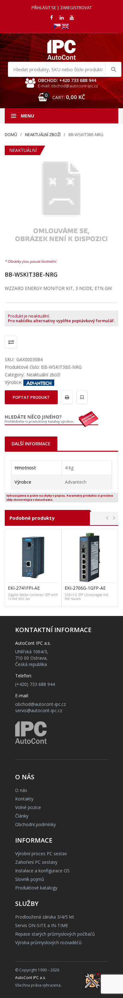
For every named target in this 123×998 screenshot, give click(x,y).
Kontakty (24, 799)
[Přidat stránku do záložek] (81, 397)
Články (21, 816)
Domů (11, 134)
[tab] (31, 443)
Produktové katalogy (36, 888)
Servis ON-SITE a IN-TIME (41, 925)
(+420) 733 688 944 (35, 684)
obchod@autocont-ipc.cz (40, 704)
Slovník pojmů (29, 879)
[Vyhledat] (113, 69)
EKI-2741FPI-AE (24, 588)
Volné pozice (28, 807)
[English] (66, 26)
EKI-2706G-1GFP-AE (85, 588)
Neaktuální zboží (43, 134)
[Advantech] (38, 382)
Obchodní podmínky (35, 824)
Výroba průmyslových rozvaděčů (48, 942)
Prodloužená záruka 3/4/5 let (44, 917)
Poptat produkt (31, 397)
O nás (21, 790)
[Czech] (57, 26)
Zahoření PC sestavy (36, 862)
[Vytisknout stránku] (66, 397)
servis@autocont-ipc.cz (38, 710)
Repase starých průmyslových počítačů (55, 934)
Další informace (31, 444)
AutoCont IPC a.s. (30, 977)
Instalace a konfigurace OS (42, 871)
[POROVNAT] (11, 342)
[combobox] (64, 69)
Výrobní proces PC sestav (41, 853)
